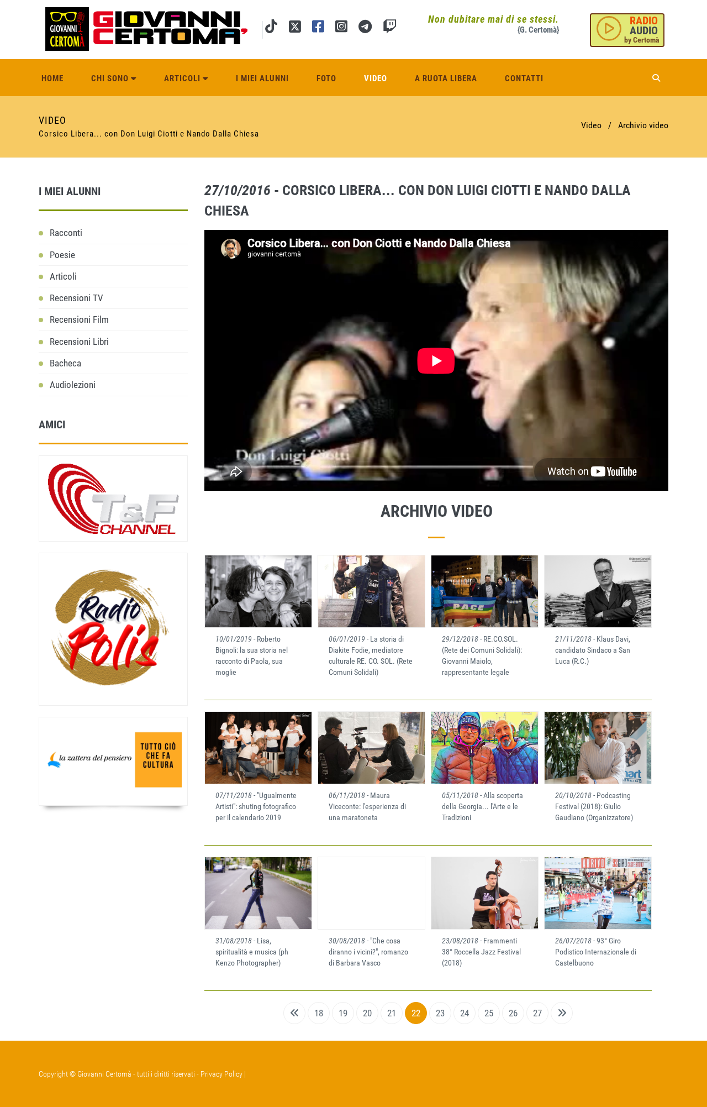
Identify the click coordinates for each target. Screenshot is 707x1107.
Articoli (183, 78)
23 (440, 1013)
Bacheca (65, 363)
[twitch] (390, 28)
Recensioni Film (79, 319)
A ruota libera (446, 78)
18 (318, 1013)
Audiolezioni (73, 384)
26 (513, 1013)
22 (415, 1013)
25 (488, 1013)
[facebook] (318, 28)
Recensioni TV (76, 297)
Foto (326, 78)
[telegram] (365, 28)
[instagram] (341, 28)
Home (52, 78)
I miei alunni (262, 78)
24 (464, 1013)
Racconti (66, 232)
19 (343, 1013)
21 (391, 1013)
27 (537, 1013)
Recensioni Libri (79, 341)
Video (375, 78)
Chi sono (111, 78)
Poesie (62, 254)
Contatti (524, 78)
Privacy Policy (221, 1073)
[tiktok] (271, 28)
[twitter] (294, 28)
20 (367, 1013)
